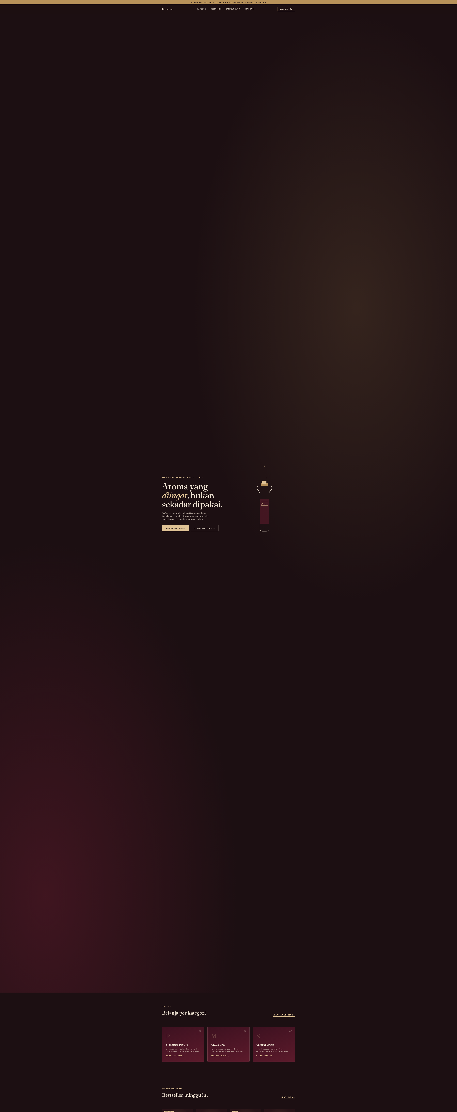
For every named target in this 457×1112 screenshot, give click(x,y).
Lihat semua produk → (284, 1015)
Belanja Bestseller (175, 528)
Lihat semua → (288, 1097)
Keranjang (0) (286, 9)
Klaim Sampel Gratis (204, 528)
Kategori (201, 9)
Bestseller (216, 9)
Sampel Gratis (233, 9)
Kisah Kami (249, 9)
